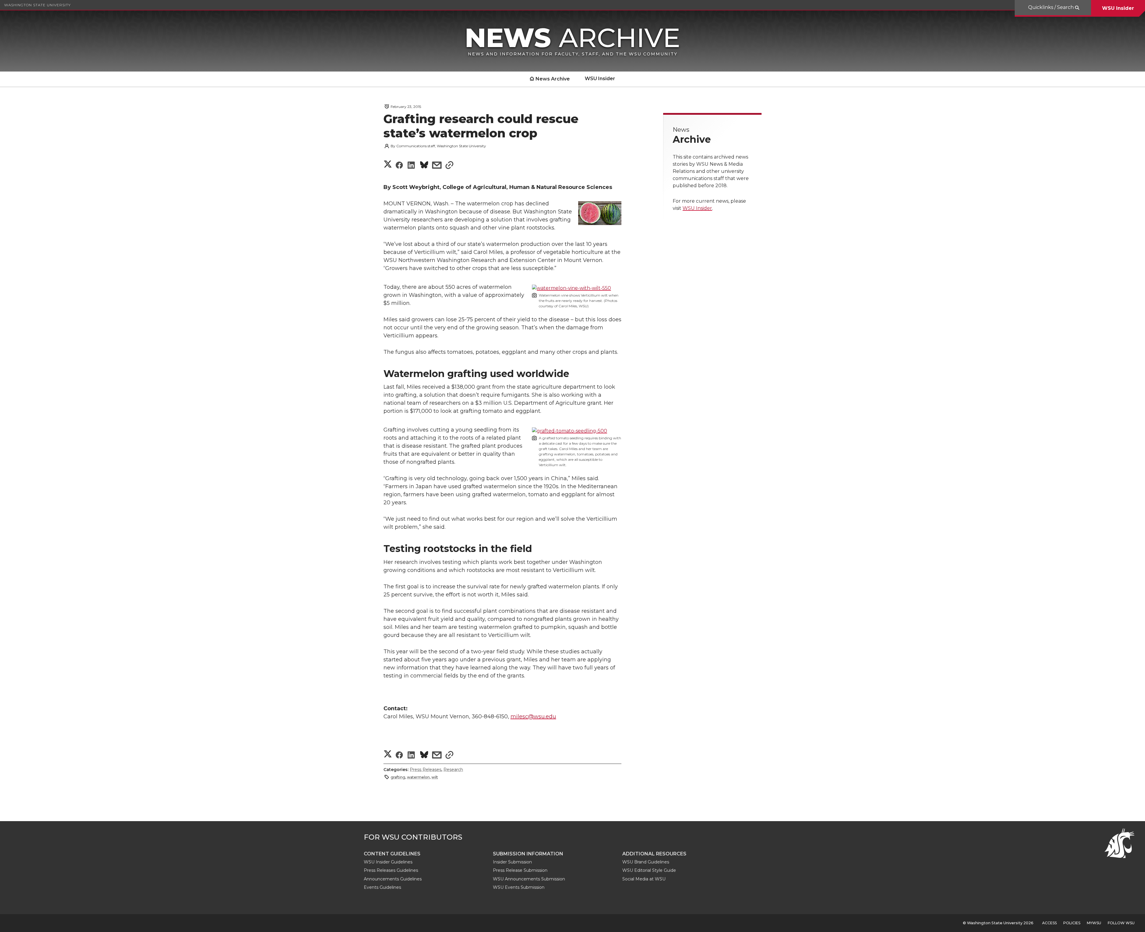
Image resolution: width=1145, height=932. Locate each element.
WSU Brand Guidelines (645, 862)
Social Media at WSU (644, 879)
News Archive (553, 79)
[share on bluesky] (424, 166)
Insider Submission (512, 862)
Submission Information (528, 854)
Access (1049, 923)
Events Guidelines (382, 887)
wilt (434, 777)
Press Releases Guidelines (391, 870)
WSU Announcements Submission (529, 879)
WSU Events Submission (518, 887)
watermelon (418, 777)
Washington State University (37, 5)
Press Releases (425, 769)
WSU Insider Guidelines (388, 862)
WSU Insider (1118, 8)
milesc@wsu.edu (533, 716)
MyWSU (1094, 923)
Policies (1071, 923)
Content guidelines (392, 854)
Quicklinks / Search (1051, 7)
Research (453, 769)
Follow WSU (1121, 923)
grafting (398, 777)
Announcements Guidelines (393, 879)
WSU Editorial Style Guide (649, 870)
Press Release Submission (520, 870)
